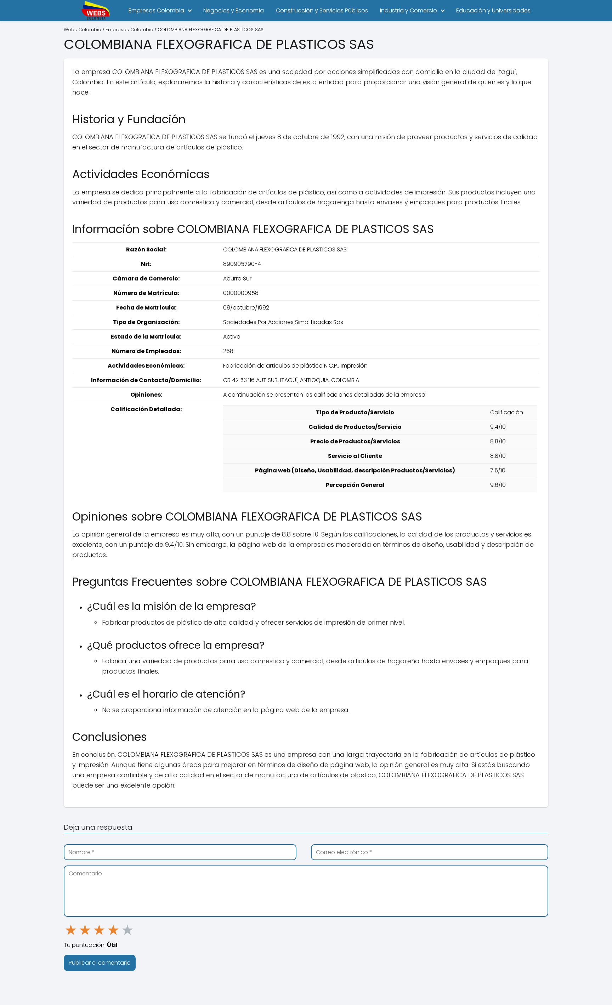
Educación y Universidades (493, 10)
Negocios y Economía (233, 10)
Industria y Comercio (408, 10)
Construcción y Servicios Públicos (322, 10)
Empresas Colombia (156, 10)
